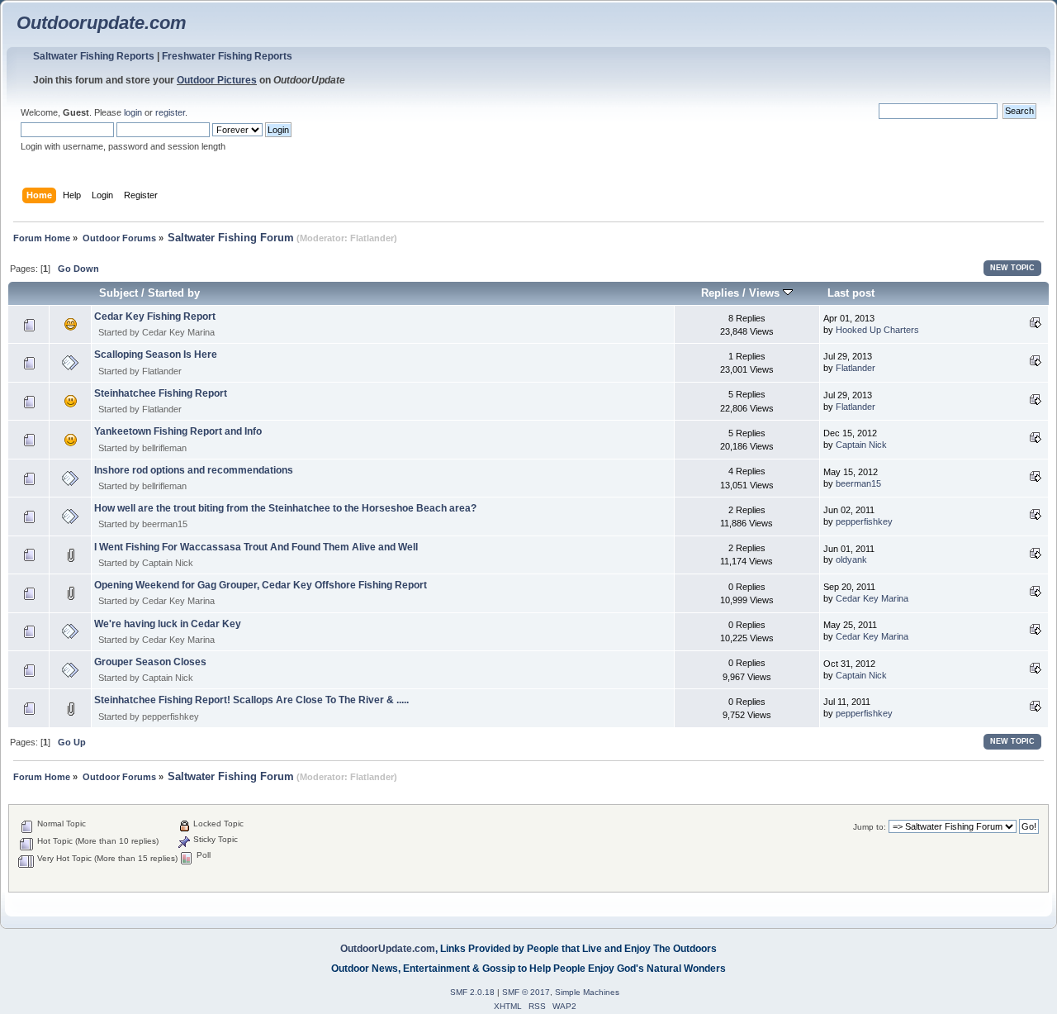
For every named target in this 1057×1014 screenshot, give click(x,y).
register (170, 112)
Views (766, 293)
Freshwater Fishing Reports (227, 56)
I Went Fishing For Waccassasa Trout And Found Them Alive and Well (256, 547)
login (133, 112)
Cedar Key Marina (178, 332)
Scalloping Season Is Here (155, 354)
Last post (851, 293)
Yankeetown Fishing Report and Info (178, 431)
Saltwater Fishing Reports (93, 56)
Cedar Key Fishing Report (155, 316)
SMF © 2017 (526, 992)
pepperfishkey (864, 521)
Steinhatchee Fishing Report (160, 393)
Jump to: (869, 826)
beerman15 (858, 483)
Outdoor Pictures (217, 80)
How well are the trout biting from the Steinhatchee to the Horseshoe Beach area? (285, 508)
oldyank (851, 559)
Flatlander (372, 238)
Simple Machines (587, 992)
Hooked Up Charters (877, 330)
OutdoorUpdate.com (387, 948)
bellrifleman (164, 448)
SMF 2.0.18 (472, 992)
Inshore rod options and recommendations (193, 470)
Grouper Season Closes (150, 662)
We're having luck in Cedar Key (167, 624)
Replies (720, 293)
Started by (174, 293)
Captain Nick (861, 445)
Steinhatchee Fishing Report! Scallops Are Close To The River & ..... (251, 700)
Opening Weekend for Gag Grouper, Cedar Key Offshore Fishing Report (260, 585)
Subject (118, 293)
